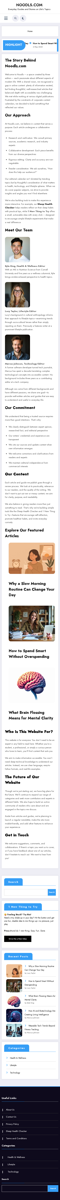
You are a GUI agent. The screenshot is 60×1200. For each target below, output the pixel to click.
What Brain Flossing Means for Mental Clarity (31, 715)
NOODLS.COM (29, 5)
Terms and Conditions (16, 1138)
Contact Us (11, 1116)
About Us (10, 1109)
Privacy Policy (12, 1124)
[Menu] (6, 18)
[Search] (15, 18)
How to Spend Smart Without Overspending (29, 653)
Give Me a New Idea (18, 938)
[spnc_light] (23, 18)
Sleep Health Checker (16, 1131)
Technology (15, 1072)
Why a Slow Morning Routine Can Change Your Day (31, 589)
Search (13, 882)
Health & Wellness (18, 1058)
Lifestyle (13, 1065)
